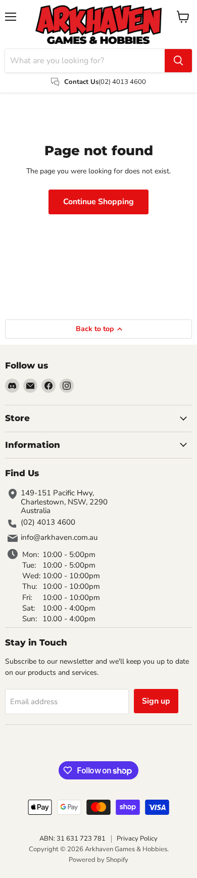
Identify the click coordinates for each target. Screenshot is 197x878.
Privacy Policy (137, 838)
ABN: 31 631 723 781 (72, 838)
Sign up (156, 701)
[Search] (178, 60)
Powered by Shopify (98, 859)
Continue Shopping (98, 201)
